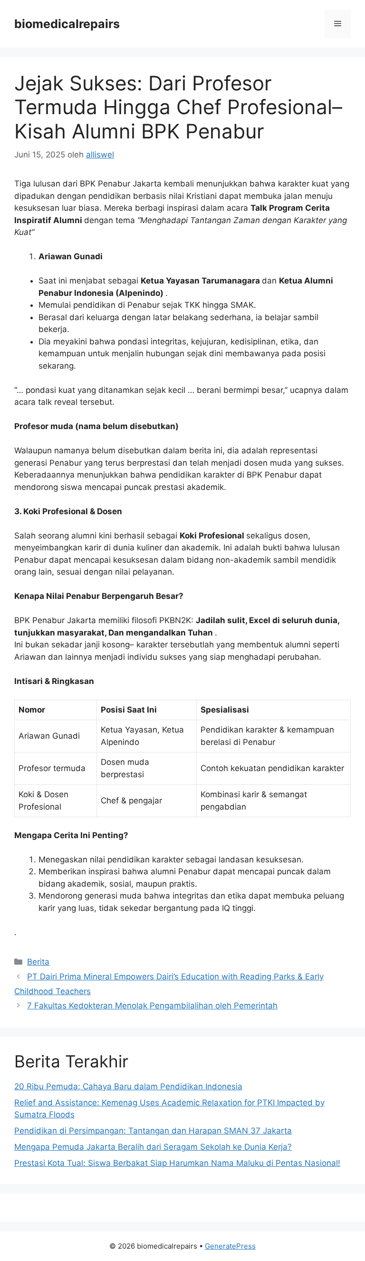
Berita (38, 962)
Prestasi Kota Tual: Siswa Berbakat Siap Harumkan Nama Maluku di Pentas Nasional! (177, 1163)
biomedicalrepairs (67, 24)
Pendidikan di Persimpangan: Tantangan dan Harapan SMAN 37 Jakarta (153, 1130)
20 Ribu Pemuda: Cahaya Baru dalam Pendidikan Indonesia (128, 1086)
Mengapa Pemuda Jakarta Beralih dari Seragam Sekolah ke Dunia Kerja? (153, 1147)
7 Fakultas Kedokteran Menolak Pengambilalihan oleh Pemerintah (152, 1005)
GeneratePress (230, 1246)
